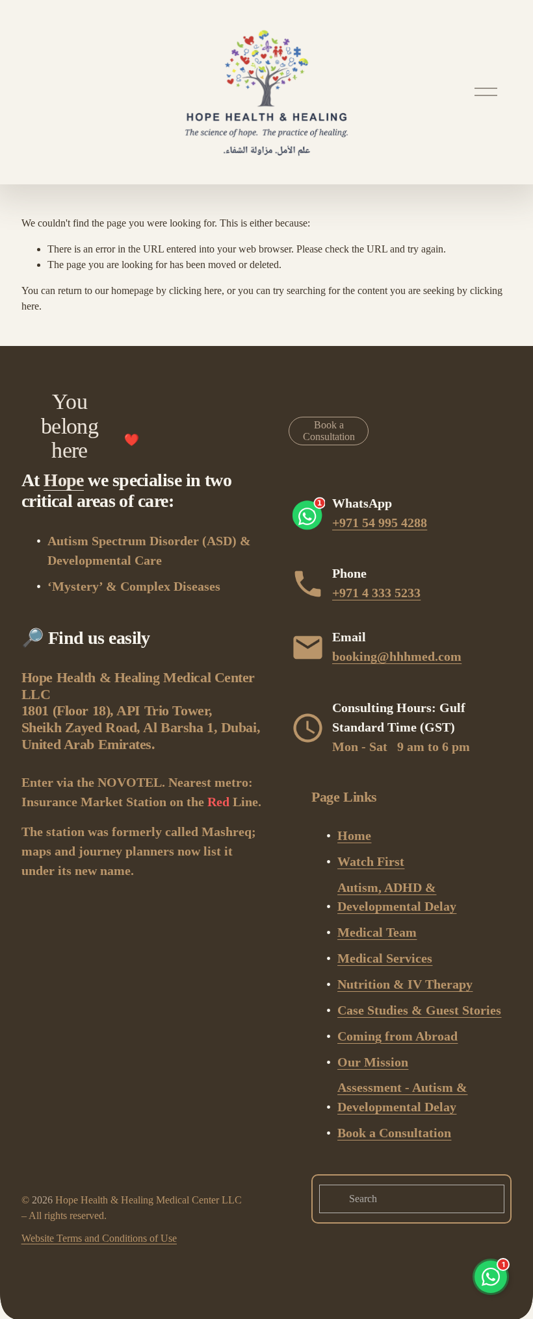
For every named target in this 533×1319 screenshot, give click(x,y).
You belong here (69, 425)
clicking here (195, 290)
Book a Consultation (329, 430)
